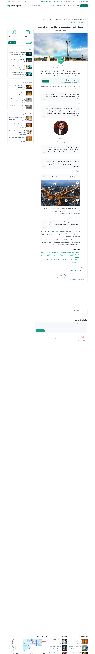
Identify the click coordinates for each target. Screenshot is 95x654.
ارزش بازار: (60, 1)
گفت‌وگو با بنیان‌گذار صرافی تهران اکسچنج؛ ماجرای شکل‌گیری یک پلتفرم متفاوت (60, 256)
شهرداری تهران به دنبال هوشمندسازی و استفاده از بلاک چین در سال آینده (60, 253)
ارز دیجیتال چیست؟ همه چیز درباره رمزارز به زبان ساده (17, 86)
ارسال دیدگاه (40, 331)
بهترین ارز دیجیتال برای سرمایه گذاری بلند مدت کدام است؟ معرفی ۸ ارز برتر (17, 118)
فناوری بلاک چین (54, 231)
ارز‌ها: (87, 1)
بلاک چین (82, 270)
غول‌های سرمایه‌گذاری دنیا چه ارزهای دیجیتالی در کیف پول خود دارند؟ (17, 53)
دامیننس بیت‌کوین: (78, 1)
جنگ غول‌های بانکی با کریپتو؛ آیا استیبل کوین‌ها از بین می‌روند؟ (17, 67)
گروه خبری (61, 65)
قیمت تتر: (49, 1)
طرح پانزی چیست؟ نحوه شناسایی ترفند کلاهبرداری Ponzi (17, 100)
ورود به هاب (12, 43)
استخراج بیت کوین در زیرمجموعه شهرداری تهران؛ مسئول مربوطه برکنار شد (60, 260)
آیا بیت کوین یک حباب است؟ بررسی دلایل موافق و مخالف (17, 125)
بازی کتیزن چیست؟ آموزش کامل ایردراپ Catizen (17, 131)
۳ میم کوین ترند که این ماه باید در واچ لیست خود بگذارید (17, 60)
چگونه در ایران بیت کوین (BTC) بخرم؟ (17, 105)
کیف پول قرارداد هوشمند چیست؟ (70, 262)
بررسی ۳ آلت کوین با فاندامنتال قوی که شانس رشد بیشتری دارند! (17, 73)
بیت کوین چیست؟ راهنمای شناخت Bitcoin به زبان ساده (17, 93)
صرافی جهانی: (67, 1)
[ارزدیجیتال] (14, 5)
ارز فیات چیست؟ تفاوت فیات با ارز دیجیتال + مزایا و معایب (17, 138)
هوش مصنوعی (76, 234)
